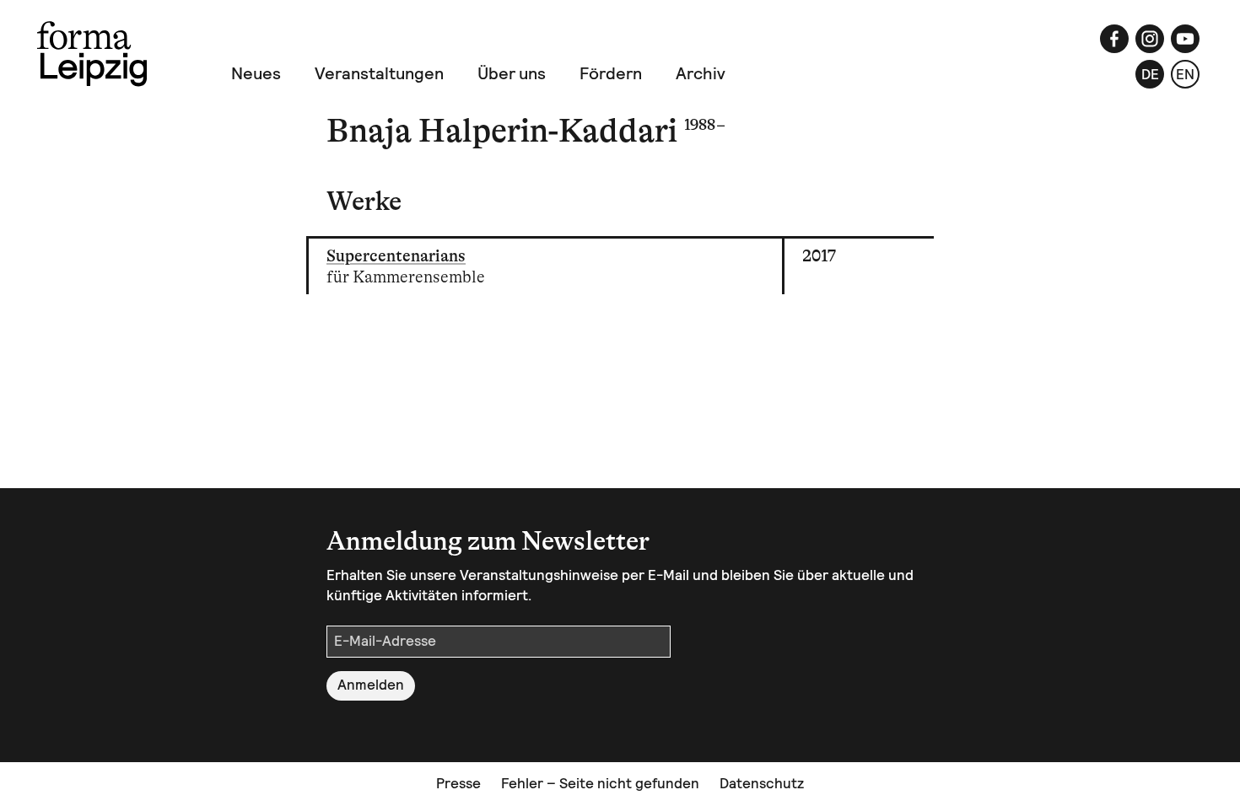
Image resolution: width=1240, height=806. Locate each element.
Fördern (611, 73)
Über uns (511, 73)
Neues (256, 73)
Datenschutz (762, 783)
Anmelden (370, 684)
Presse (458, 783)
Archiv (700, 73)
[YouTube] (1185, 38)
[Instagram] (1149, 38)
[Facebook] (1114, 38)
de (1150, 74)
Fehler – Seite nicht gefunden (600, 783)
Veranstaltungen (379, 73)
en (1185, 74)
